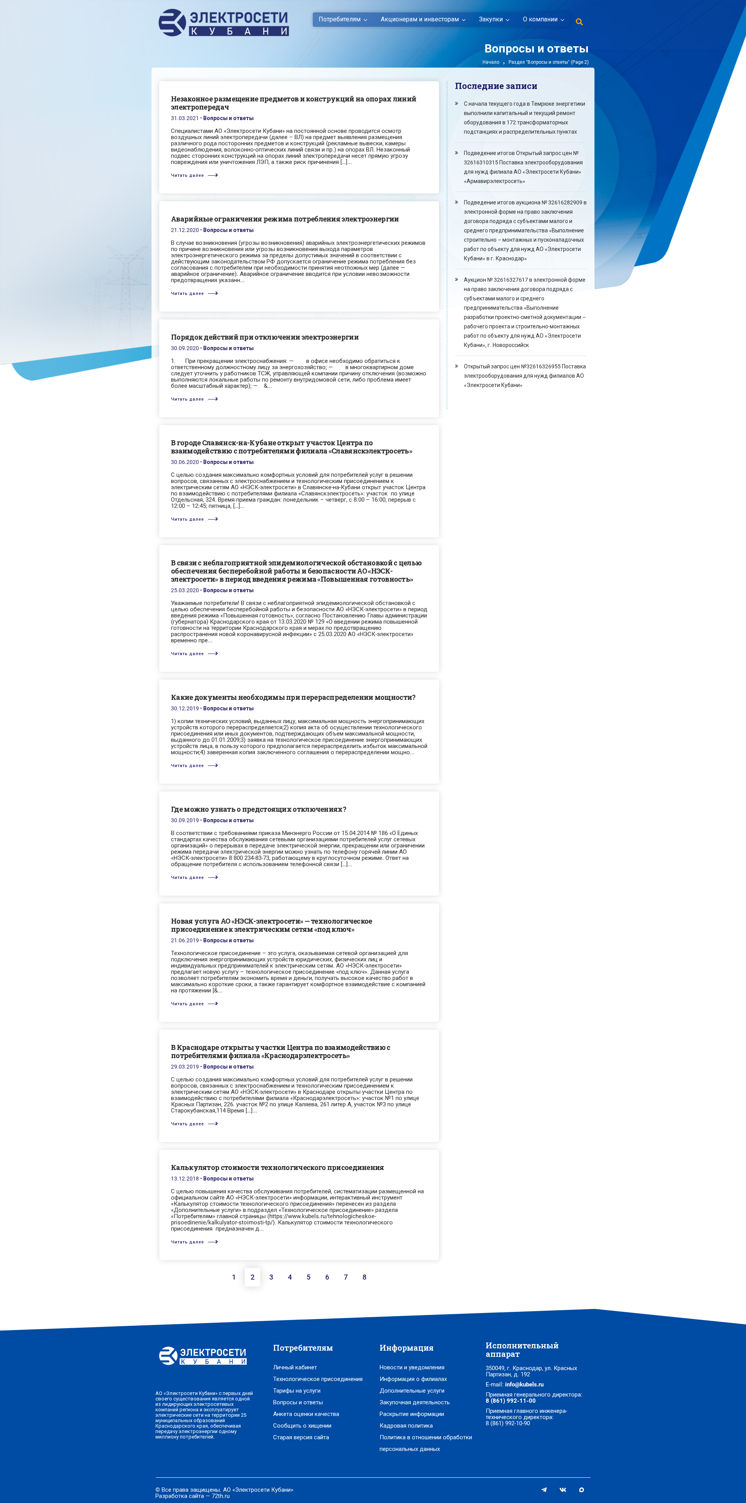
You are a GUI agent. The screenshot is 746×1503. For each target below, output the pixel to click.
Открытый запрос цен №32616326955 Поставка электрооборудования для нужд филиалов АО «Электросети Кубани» (525, 375)
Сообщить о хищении (302, 1425)
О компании (540, 19)
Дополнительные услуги (412, 1390)
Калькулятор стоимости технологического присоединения (277, 1167)
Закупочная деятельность (415, 1402)
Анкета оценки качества (306, 1414)
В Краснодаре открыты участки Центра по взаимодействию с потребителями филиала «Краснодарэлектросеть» (280, 1051)
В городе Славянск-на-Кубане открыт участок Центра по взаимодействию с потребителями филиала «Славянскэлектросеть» (291, 446)
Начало (491, 62)
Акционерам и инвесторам (420, 19)
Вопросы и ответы (228, 118)
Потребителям (340, 19)
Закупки (491, 19)
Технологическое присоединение (318, 1379)
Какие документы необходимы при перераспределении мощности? (293, 697)
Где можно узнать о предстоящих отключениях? (258, 809)
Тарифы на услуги (297, 1390)
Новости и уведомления (412, 1367)
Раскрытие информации (412, 1414)
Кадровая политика (406, 1425)
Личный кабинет (295, 1367)
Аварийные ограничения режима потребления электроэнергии (285, 218)
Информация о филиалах (413, 1379)
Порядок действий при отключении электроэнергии (265, 337)
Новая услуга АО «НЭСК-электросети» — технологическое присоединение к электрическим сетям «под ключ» (271, 925)
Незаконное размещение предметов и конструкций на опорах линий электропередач (293, 103)
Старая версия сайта (301, 1437)
